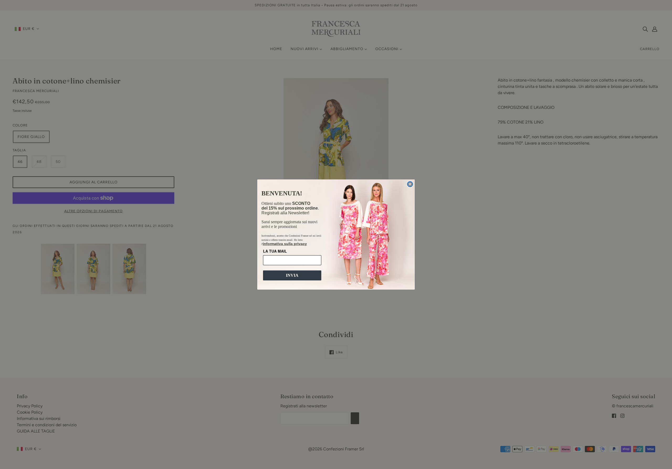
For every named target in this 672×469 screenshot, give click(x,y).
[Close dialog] (410, 184)
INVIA (292, 275)
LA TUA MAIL (275, 251)
